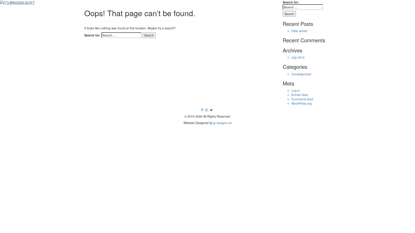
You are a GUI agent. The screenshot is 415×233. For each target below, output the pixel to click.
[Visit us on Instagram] (206, 110)
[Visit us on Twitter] (211, 110)
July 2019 (298, 57)
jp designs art (222, 123)
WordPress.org (301, 103)
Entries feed (299, 95)
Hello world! (299, 31)
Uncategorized (301, 74)
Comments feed (302, 99)
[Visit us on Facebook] (202, 110)
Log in (295, 90)
